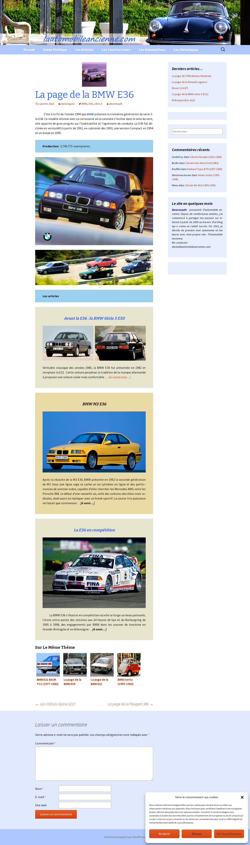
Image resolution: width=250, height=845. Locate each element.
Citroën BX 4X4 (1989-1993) (200, 185)
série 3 (98, 103)
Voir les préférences (229, 834)
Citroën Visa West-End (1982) (202, 163)
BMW (84, 103)
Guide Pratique (55, 49)
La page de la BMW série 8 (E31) (190, 94)
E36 (91, 103)
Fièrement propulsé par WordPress (125, 837)
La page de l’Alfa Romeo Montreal (191, 76)
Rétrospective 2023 (183, 100)
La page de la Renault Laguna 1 (189, 82)
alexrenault (115, 103)
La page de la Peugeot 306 (130, 703)
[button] (242, 797)
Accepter (164, 834)
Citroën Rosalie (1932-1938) (206, 157)
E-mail (40, 797)
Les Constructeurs (116, 49)
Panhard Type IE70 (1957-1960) (204, 169)
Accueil (29, 49)
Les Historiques (186, 49)
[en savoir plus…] (120, 377)
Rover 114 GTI (180, 88)
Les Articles (84, 49)
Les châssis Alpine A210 (55, 703)
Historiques (68, 103)
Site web (40, 805)
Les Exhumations (152, 49)
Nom (39, 789)
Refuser (197, 834)
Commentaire (45, 743)
